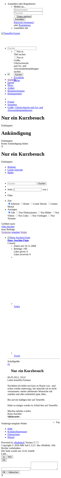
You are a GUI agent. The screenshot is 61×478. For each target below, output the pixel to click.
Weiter (23, 232)
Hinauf (11, 437)
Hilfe (10, 428)
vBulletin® (19, 442)
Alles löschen (8, 226)
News (10, 85)
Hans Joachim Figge (18, 240)
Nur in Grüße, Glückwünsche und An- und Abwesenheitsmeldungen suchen (26, 64)
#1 (9, 364)
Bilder (11, 172)
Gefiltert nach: (8, 223)
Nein (10, 457)
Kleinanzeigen (15, 93)
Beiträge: (18, 248)
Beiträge (12, 167)
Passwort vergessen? (24, 22)
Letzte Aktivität (15, 169)
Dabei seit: (19, 246)
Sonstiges (12, 104)
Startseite (12, 79)
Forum (11, 82)
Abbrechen (13, 472)
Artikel (11, 88)
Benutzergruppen (16, 91)
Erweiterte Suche (19, 79)
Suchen (18, 74)
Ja (4, 457)
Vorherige (6, 232)
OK (4, 460)
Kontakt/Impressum (17, 431)
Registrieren (25, 25)
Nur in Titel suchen (20, 53)
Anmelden (19, 19)
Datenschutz (14, 434)
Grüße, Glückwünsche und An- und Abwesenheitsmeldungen (25, 109)
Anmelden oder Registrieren (21, 3)
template (16, 232)
